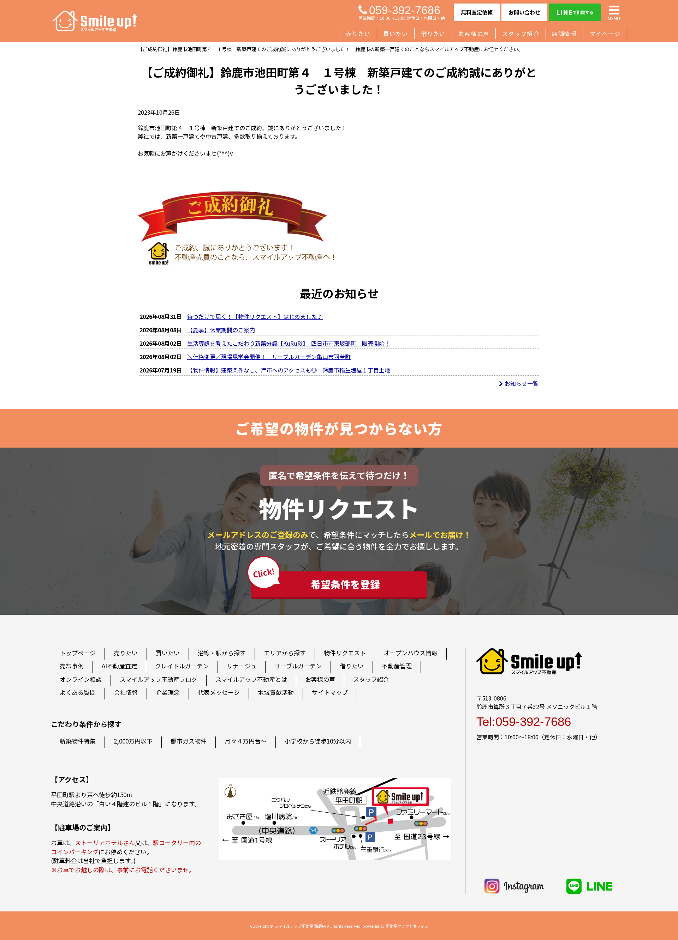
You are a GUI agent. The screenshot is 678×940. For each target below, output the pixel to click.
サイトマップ (330, 692)
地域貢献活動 (276, 692)
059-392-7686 (404, 10)
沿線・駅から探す (222, 652)
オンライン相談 (81, 679)
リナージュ (241, 665)
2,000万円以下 (133, 740)
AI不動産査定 (119, 665)
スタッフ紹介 (521, 33)
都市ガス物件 (189, 740)
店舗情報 (564, 33)
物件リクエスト (345, 652)
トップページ (78, 652)
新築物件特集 (78, 740)
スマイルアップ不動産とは (251, 679)
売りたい (358, 33)
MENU (614, 18)
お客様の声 (473, 33)
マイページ (605, 33)
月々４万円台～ (246, 740)
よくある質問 (78, 692)
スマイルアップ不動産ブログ (158, 679)
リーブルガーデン (298, 665)
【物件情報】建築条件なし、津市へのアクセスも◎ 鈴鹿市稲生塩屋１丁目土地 (288, 370)
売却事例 (72, 665)
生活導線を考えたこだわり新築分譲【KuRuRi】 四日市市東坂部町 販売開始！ (288, 343)
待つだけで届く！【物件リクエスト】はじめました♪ (255, 316)
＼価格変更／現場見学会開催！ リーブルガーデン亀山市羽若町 (269, 356)
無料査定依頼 (477, 12)
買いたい (395, 33)
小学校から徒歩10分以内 (318, 740)
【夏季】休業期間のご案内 (221, 330)
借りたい (433, 33)
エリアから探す (285, 652)
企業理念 (168, 692)
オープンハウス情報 (411, 652)
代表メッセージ (219, 692)
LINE (575, 12)
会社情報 (126, 692)
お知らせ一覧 (522, 383)
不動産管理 (397, 665)
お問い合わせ (524, 12)
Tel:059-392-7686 (523, 721)
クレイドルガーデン (182, 665)
